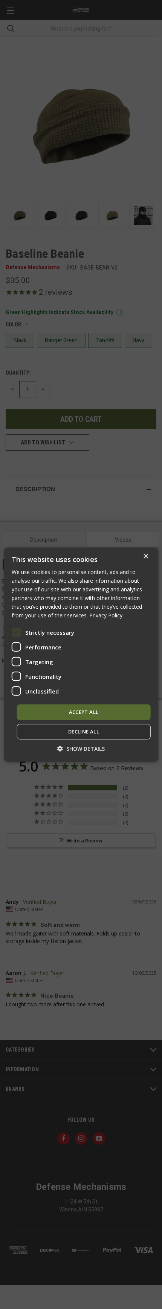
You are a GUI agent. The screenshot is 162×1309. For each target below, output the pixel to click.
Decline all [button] (83, 731)
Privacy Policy (105, 615)
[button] (81, 748)
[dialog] (81, 654)
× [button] (145, 556)
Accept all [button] (84, 712)
